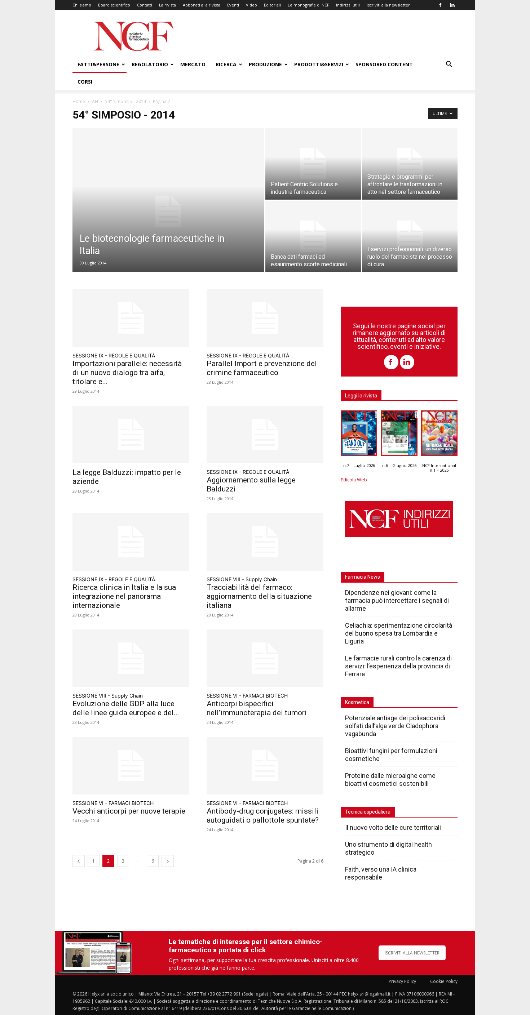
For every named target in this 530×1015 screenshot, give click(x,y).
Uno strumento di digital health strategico (388, 848)
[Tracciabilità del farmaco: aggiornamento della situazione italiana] (265, 542)
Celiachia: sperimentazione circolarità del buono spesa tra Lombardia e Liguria (398, 633)
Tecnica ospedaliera (367, 812)
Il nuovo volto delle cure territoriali (393, 827)
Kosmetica (357, 702)
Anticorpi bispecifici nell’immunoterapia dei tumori (257, 708)
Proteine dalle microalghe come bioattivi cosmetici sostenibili (390, 779)
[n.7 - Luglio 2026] (359, 434)
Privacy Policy (402, 981)
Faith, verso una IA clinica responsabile (380, 873)
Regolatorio (150, 64)
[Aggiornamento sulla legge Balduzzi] (265, 434)
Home (78, 101)
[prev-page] (78, 861)
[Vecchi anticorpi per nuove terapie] (130, 765)
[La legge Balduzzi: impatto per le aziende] (130, 434)
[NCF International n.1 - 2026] (439, 434)
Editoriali (272, 5)
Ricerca (226, 64)
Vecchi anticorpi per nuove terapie (128, 811)
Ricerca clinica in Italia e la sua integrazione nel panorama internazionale (124, 596)
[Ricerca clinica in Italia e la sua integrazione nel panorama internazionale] (130, 542)
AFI (95, 101)
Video (251, 5)
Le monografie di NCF (308, 5)
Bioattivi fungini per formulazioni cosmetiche (391, 754)
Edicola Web (354, 480)
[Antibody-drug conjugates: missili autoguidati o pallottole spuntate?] (265, 765)
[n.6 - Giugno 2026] (399, 434)
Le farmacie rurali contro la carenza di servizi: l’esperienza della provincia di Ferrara (398, 666)
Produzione (265, 64)
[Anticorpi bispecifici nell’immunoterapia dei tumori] (265, 658)
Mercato (193, 64)
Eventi (233, 5)
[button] (449, 65)
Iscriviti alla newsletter (388, 5)
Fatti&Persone (98, 64)
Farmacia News (362, 577)
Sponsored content (384, 64)
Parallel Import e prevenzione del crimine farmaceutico (262, 368)
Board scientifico (114, 5)
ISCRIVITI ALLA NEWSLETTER (412, 953)
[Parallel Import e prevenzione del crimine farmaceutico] (265, 318)
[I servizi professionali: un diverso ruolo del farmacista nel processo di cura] (410, 236)
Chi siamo (81, 5)
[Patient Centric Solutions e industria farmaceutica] (313, 164)
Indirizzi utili (348, 5)
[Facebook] (440, 5)
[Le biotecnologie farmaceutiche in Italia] (168, 211)
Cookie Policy (444, 981)
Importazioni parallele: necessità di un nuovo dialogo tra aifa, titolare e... (127, 372)
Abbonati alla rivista (201, 5)
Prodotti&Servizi (318, 64)
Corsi (85, 81)
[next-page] (168, 861)
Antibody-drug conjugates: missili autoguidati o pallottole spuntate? (263, 815)
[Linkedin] (452, 5)
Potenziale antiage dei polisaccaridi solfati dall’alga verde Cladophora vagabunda (395, 726)
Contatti (144, 5)
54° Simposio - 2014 (125, 101)
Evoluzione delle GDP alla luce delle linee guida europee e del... (125, 708)
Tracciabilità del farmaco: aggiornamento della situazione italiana (259, 596)
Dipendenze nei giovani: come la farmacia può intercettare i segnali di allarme (397, 600)
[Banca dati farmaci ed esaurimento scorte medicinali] (313, 236)
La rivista (167, 5)
